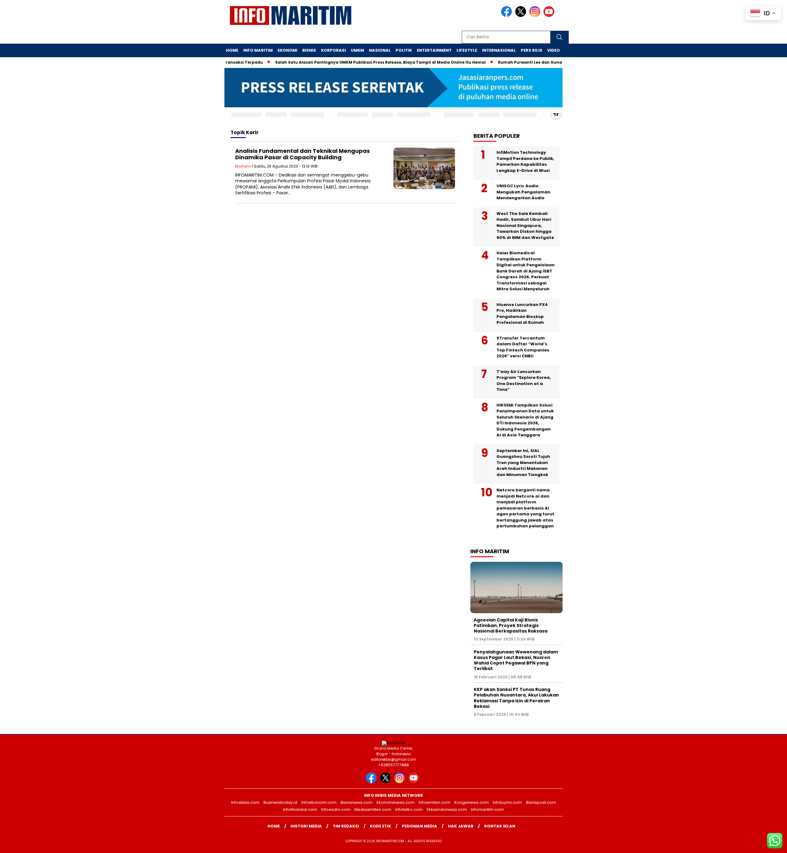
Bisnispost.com (541, 802)
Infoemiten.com (434, 802)
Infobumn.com (507, 802)
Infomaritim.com (487, 809)
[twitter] (521, 15)
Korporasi (333, 50)
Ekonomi (287, 50)
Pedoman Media (419, 826)
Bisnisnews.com (357, 802)
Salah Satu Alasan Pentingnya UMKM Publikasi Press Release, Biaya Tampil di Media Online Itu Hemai (364, 62)
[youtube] (550, 15)
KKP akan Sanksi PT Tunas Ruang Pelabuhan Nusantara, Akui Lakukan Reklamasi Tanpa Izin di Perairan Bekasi (516, 697)
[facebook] (507, 15)
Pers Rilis (531, 50)
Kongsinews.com (471, 802)
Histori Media (306, 826)
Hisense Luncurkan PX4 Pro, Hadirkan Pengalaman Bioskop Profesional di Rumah (522, 314)
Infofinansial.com (300, 809)
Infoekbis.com (245, 802)
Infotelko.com (409, 809)
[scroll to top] (758, 843)
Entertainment (434, 50)
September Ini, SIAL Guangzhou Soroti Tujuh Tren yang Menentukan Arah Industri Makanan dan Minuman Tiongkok (523, 463)
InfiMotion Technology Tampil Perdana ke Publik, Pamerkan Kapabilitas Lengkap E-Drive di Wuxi (525, 161)
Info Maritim (258, 50)
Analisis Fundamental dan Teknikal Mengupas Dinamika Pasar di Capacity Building (302, 154)
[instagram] (535, 15)
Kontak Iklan (499, 826)
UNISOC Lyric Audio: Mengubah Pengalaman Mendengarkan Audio (523, 192)
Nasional (380, 50)
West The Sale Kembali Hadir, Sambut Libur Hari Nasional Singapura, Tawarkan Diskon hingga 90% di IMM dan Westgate (525, 225)
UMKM (357, 50)
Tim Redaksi (346, 826)
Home (232, 50)
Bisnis (309, 50)
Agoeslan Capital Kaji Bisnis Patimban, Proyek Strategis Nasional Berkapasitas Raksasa (511, 625)
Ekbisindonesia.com (447, 809)
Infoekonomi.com (319, 802)
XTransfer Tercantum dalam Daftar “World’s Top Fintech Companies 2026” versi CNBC (522, 347)
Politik (404, 50)
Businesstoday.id (280, 802)
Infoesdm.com (335, 809)
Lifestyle (467, 50)
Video (553, 50)
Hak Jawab (460, 826)
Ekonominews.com (396, 802)
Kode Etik (380, 826)
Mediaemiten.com (372, 809)
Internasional (499, 50)
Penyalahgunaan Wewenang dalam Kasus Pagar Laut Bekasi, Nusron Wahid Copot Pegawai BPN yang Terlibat (516, 660)
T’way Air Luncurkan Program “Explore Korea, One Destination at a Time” (523, 381)
